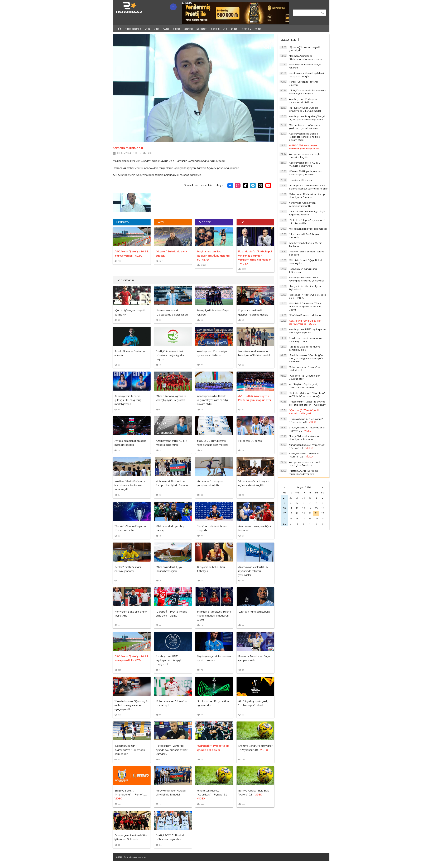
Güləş (166, 28)
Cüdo (157, 28)
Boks (147, 28)
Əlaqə (258, 28)
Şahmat (215, 28)
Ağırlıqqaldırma (133, 28)
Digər (234, 28)
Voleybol (188, 28)
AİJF (225, 28)
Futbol (176, 28)
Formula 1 (246, 28)
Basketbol (201, 28)
